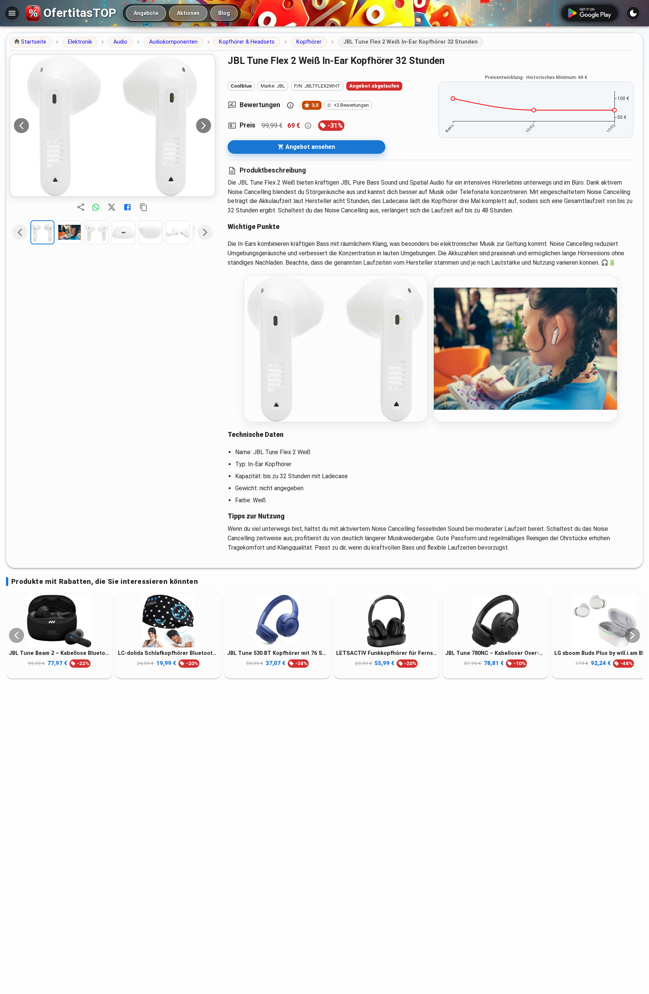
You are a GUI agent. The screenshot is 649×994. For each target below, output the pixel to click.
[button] (30, 42)
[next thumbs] (205, 232)
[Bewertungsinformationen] (290, 105)
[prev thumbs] (19, 232)
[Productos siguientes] (632, 635)
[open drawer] (12, 13)
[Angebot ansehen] (112, 125)
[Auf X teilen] (111, 207)
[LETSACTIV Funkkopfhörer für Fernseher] (386, 621)
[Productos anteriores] (16, 635)
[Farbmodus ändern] (633, 13)
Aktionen (188, 13)
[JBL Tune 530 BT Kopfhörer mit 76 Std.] (277, 621)
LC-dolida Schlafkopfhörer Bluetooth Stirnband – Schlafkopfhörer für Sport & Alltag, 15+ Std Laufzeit (168, 653)
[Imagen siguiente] (203, 125)
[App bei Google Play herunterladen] (589, 13)
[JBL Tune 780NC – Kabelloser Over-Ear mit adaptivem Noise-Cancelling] (495, 621)
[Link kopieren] (143, 207)
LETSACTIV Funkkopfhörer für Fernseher (386, 653)
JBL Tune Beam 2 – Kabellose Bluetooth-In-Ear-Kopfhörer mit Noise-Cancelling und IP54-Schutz (59, 653)
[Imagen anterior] (21, 125)
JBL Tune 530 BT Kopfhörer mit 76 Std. (277, 653)
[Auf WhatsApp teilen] (96, 207)
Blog (224, 13)
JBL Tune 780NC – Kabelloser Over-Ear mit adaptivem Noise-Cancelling (495, 653)
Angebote (146, 13)
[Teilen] (80, 207)
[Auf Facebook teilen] (127, 207)
